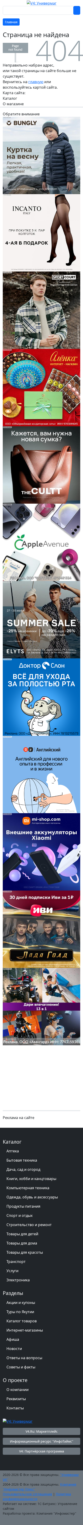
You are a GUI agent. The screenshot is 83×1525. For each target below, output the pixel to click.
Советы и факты (20, 1367)
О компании (17, 1389)
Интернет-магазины (24, 1330)
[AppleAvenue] (41, 541)
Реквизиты (16, 1398)
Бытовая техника (21, 1160)
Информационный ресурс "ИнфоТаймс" (41, 1441)
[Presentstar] (41, 1006)
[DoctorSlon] (41, 696)
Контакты (15, 1408)
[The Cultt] (41, 464)
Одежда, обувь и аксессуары (32, 1197)
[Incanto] (41, 232)
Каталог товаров (21, 1320)
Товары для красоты (24, 1252)
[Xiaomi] (41, 851)
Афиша (12, 1339)
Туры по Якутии (20, 1311)
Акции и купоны (20, 1302)
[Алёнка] (41, 387)
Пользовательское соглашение (27, 1494)
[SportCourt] (41, 309)
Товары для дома (21, 1243)
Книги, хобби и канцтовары (31, 1178)
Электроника (18, 1280)
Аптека (12, 1151)
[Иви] (41, 928)
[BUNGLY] (41, 155)
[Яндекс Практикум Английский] (41, 774)
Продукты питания (23, 1206)
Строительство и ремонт (29, 1224)
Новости (14, 1348)
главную (35, 81)
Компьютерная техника (27, 1187)
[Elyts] (41, 619)
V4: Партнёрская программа (41, 1451)
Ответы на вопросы (24, 1357)
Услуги (12, 1270)
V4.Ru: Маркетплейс (42, 1431)
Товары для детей (22, 1233)
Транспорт (16, 1261)
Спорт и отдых (19, 1215)
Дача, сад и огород (23, 1169)
